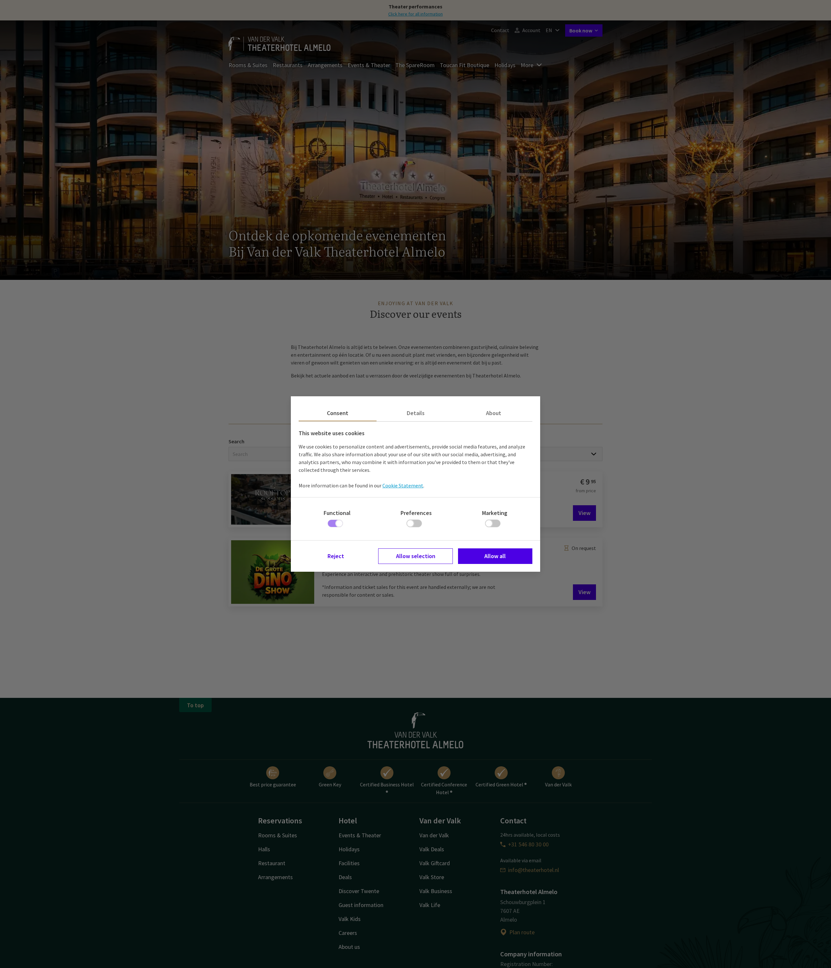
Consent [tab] (337, 413)
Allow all (495, 556)
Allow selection (415, 556)
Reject (336, 556)
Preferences (416, 513)
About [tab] (493, 413)
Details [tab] (416, 413)
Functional (337, 513)
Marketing (494, 513)
